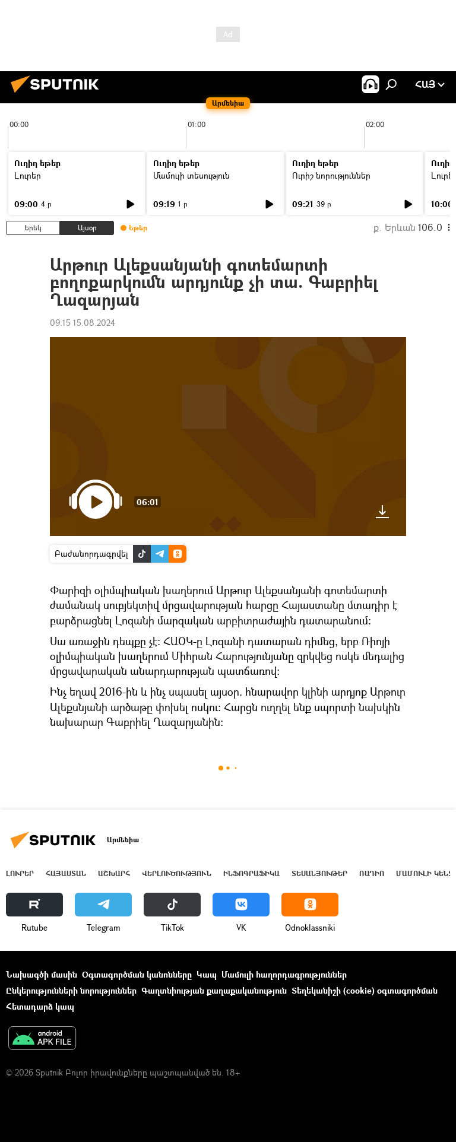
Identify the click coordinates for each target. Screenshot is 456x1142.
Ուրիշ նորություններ (331, 175)
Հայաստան (66, 873)
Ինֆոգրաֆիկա (251, 873)
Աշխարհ (114, 873)
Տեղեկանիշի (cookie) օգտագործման (365, 990)
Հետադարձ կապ (40, 1006)
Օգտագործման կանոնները (137, 974)
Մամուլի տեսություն (191, 175)
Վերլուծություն (176, 873)
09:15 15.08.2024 (82, 322)
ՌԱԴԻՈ (371, 873)
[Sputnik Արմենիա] (58, 94)
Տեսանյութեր (319, 873)
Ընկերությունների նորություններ (71, 990)
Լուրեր (27, 175)
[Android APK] (42, 1039)
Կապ (207, 974)
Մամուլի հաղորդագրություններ (284, 974)
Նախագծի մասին (41, 974)
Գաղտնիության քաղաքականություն (214, 990)
